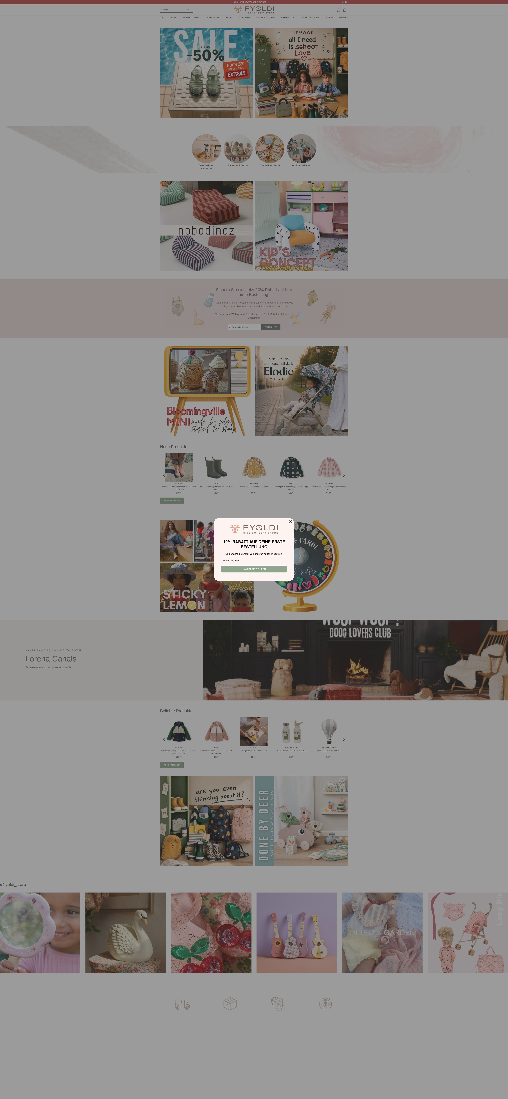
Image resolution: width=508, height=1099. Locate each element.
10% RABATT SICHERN (254, 569)
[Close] (290, 521)
